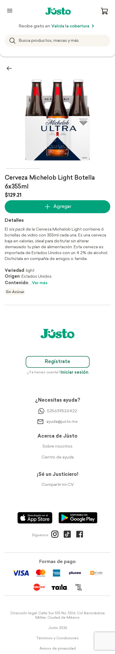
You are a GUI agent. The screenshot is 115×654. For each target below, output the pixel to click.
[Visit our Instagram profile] (54, 535)
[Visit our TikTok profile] (67, 535)
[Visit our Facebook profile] (79, 535)
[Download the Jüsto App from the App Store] (34, 518)
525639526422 (62, 411)
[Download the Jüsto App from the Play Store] (78, 518)
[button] (104, 11)
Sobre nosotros (57, 446)
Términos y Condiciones (57, 638)
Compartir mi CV (58, 485)
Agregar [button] (62, 206)
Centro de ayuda (58, 457)
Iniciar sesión (74, 372)
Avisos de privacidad (58, 648)
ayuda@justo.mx (62, 422)
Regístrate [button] (57, 362)
